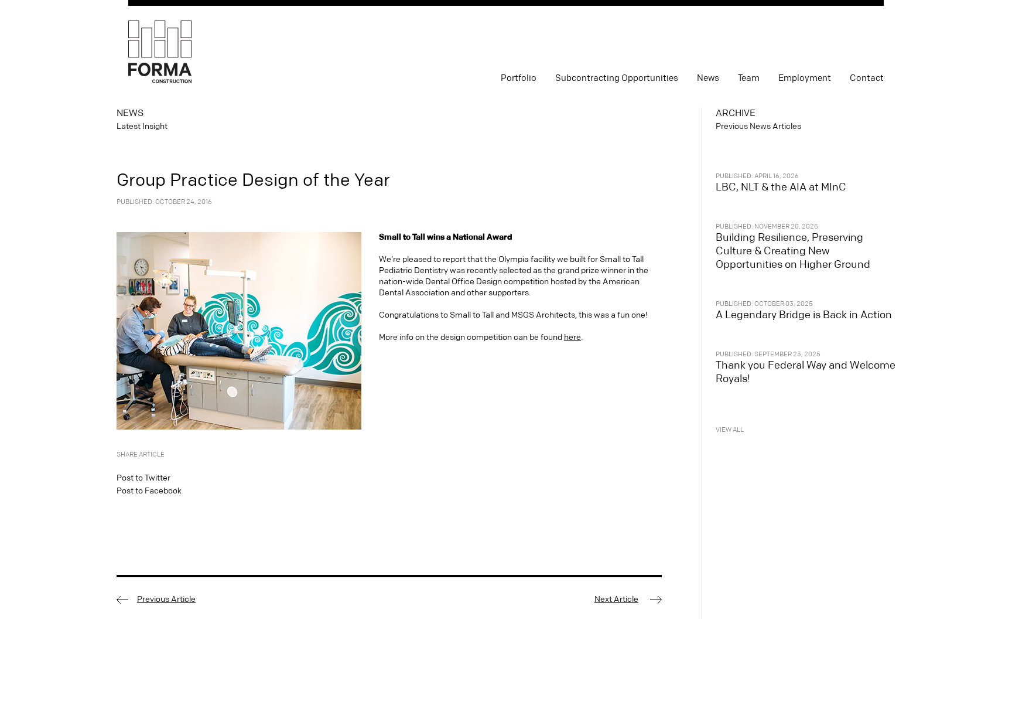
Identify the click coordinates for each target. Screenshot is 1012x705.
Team (749, 78)
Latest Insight (142, 126)
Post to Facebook (149, 491)
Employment (804, 78)
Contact (867, 78)
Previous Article (166, 599)
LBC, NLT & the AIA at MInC (781, 187)
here (572, 337)
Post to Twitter (143, 478)
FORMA (160, 52)
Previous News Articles (758, 126)
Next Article (616, 599)
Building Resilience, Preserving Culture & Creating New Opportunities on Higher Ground (793, 251)
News (708, 78)
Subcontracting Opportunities (616, 78)
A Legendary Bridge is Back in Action (804, 315)
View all (730, 430)
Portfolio (518, 78)
